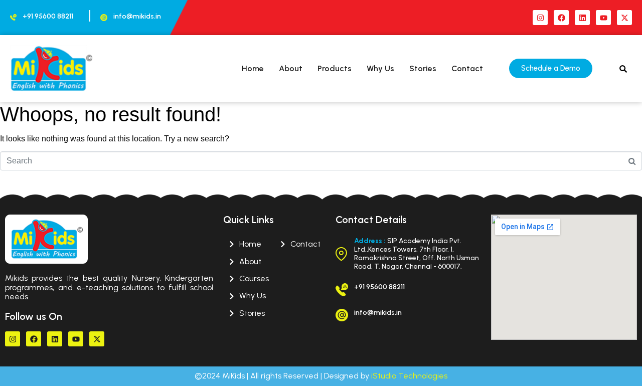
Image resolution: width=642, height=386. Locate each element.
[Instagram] (540, 17)
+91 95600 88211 (48, 16)
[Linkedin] (582, 17)
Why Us (380, 68)
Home (253, 68)
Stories (422, 68)
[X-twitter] (624, 17)
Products (334, 68)
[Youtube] (603, 17)
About (290, 68)
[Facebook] (561, 17)
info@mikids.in (137, 16)
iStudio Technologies (409, 375)
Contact (467, 68)
